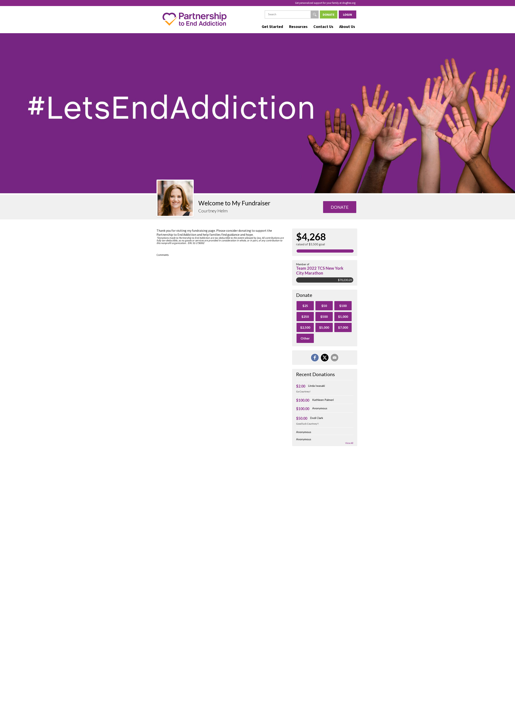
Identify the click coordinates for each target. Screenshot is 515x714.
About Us (347, 26)
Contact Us (323, 26)
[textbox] (292, 14)
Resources (298, 26)
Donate (329, 14)
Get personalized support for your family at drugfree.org (325, 3)
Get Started (272, 26)
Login (347, 14)
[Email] (334, 357)
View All (349, 443)
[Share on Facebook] (315, 357)
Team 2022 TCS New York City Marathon (319, 270)
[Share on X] (324, 357)
